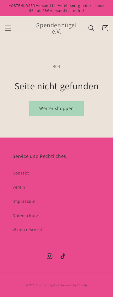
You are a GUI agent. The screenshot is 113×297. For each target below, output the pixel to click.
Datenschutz (25, 215)
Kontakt (21, 173)
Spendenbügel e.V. (48, 285)
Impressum (24, 201)
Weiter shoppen (56, 108)
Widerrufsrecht (28, 229)
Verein (19, 187)
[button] (8, 28)
